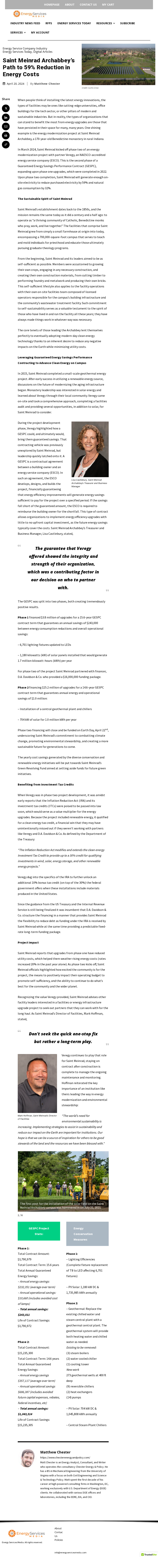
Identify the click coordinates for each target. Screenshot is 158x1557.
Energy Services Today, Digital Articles (27, 51)
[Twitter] (6, 108)
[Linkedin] (6, 117)
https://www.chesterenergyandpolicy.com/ (65, 1457)
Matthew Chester (47, 83)
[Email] (6, 126)
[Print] (6, 135)
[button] (105, 1180)
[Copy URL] (6, 144)
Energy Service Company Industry (25, 48)
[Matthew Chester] (27, 1474)
